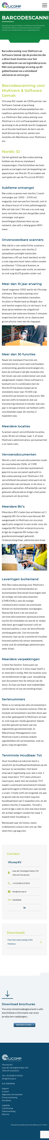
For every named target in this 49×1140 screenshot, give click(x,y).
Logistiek (6, 1105)
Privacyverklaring (9, 1097)
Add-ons (5, 1114)
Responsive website (18, 1125)
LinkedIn (24, 907)
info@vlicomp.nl (9, 1078)
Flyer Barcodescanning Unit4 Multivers (20, 942)
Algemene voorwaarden (12, 1094)
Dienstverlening (8, 1111)
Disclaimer (6, 1100)
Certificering (7, 1108)
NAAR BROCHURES (24, 1025)
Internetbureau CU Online (38, 1125)
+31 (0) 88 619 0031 (14, 1075)
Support (5, 1088)
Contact (5, 1091)
